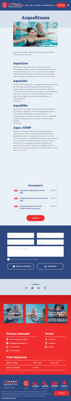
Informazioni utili (48, 5)
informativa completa (9, 398)
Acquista (35, 218)
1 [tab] (16, 43)
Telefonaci (51, 266)
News (31, 5)
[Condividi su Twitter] (32, 288)
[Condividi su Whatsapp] (38, 288)
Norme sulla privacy (44, 259)
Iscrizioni (61, 5)
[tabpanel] (35, 34)
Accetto (61, 393)
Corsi (26, 5)
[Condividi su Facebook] (26, 288)
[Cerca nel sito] (68, 5)
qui (54, 76)
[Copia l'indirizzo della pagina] (45, 288)
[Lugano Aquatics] (10, 383)
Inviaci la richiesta (23, 266)
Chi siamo (37, 5)
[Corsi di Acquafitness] (35, 34)
